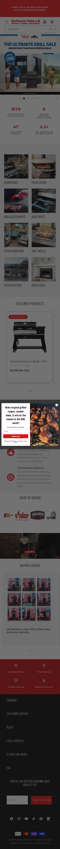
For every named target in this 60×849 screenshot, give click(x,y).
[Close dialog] (56, 405)
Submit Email (16, 436)
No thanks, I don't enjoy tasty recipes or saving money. (15, 441)
